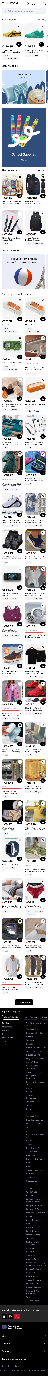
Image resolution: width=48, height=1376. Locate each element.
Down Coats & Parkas (35, 1159)
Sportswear (31, 1092)
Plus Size (5, 1030)
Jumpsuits (30, 1238)
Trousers (30, 1040)
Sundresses (31, 1177)
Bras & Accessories (34, 1120)
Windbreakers (32, 1192)
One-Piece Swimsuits (35, 1213)
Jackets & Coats (33, 1051)
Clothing (5, 1023)
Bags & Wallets (8, 1037)
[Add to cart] (19, 44)
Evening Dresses (33, 1123)
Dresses (29, 1036)
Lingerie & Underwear (35, 1058)
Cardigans (30, 1155)
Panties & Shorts (33, 1269)
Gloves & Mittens (33, 1280)
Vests (28, 1297)
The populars (9, 170)
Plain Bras (30, 1173)
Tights (29, 1188)
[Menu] (3, 3)
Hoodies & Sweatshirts (36, 1047)
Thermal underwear (34, 1301)
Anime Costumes (33, 1220)
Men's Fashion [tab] (30, 1017)
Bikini (28, 1162)
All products (39, 20)
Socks (29, 1088)
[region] (24, 42)
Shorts (29, 1141)
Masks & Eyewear (34, 1287)
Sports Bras (31, 1252)
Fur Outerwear (32, 1231)
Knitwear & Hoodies (34, 1033)
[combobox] (25, 11)
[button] (4, 1316)
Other (4, 1041)
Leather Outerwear (34, 1283)
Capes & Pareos (33, 1259)
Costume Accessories (35, 1170)
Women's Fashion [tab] (11, 1017)
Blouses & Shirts (33, 1055)
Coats (28, 1166)
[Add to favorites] (19, 26)
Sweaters (30, 1112)
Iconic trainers (10, 19)
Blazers (29, 1227)
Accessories (7, 1027)
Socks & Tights (32, 1062)
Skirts (28, 1109)
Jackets (29, 1105)
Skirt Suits (30, 1272)
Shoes (4, 1034)
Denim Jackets (32, 1276)
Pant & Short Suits (34, 1148)
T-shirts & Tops (32, 1029)
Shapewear (31, 1248)
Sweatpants (31, 1181)
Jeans (28, 1127)
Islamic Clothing (33, 1234)
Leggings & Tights (34, 1205)
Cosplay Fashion (33, 1072)
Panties (29, 1216)
